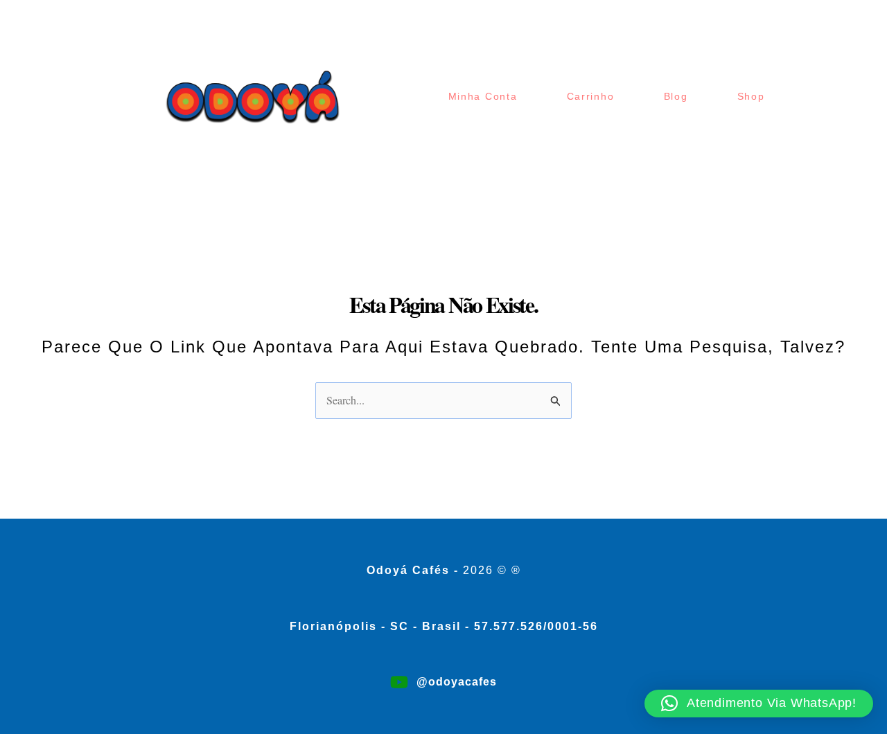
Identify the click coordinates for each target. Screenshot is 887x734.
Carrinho (591, 96)
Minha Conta (483, 96)
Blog (676, 96)
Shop (751, 96)
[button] (758, 703)
